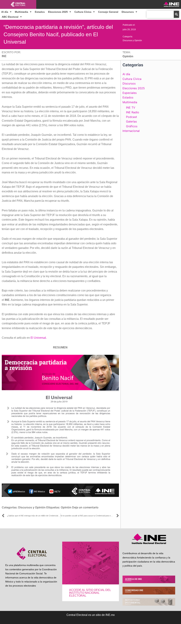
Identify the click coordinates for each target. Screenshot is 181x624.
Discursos (128, 11)
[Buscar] (176, 14)
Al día (4, 11)
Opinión (66, 507)
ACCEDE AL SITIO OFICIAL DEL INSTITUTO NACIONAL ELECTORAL (90, 592)
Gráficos (131, 126)
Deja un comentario (85, 507)
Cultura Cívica (82, 11)
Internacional (131, 131)
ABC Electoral (10, 16)
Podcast (131, 117)
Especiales (129, 93)
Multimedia (21, 11)
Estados (40, 11)
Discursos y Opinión (132, 40)
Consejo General (108, 11)
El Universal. (39, 337)
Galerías (131, 121)
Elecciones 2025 (58, 11)
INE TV (130, 107)
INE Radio (132, 112)
